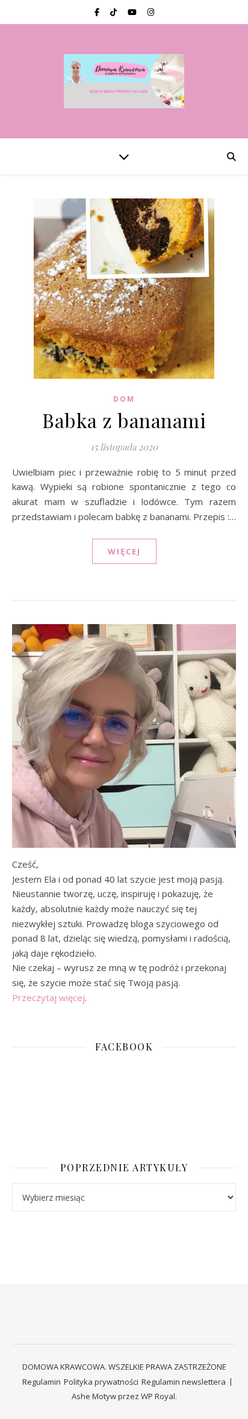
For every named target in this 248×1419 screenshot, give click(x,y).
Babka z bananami (124, 420)
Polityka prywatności (101, 1381)
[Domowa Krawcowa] (124, 81)
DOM (124, 399)
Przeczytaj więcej (48, 997)
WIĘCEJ (124, 551)
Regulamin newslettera (183, 1381)
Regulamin (41, 1381)
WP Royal (158, 1396)
